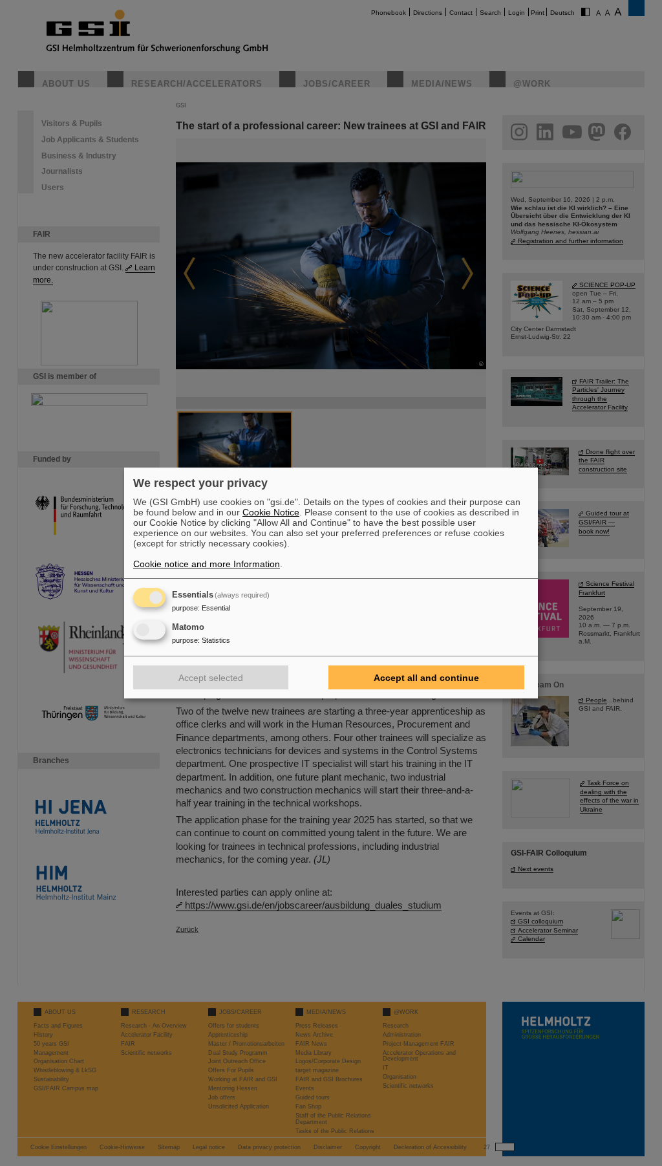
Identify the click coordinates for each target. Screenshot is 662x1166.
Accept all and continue (426, 678)
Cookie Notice (270, 512)
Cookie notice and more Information (206, 564)
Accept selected (210, 678)
